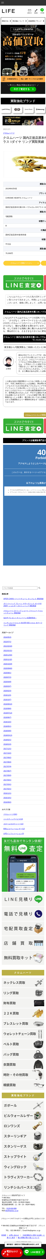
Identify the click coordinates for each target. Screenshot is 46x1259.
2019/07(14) (7, 713)
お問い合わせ (14, 1235)
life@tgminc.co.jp (11, 1211)
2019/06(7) (7, 717)
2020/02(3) (7, 691)
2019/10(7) (7, 700)
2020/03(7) (7, 686)
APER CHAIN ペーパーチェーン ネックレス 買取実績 (23, 599)
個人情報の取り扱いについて (28, 1238)
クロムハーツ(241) (10, 814)
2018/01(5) (7, 744)
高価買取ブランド (35, 21)
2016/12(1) (7, 793)
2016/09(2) (7, 802)
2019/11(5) (7, 695)
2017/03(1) (7, 784)
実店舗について (18, 21)
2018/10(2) (7, 722)
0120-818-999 (11, 1208)
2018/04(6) (7, 731)
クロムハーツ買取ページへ (21, 263)
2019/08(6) (7, 708)
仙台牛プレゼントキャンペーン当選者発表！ (20, 618)
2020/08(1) (7, 673)
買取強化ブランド (23, 1095)
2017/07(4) (7, 766)
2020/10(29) (7, 664)
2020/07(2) (7, 677)
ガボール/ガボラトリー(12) (13, 824)
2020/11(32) (7, 659)
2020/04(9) (7, 682)
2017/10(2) (7, 753)
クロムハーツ (9, 133)
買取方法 (5, 21)
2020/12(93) (7, 655)
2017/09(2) (7, 758)
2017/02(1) (7, 789)
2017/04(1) (7, 780)
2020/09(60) (7, 668)
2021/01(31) (7, 651)
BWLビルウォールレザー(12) (14, 829)
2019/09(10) (7, 704)
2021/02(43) (7, 646)
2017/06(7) (7, 771)
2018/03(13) (7, 735)
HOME (3, 1235)
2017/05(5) (7, 775)
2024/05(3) (7, 637)
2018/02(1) (7, 740)
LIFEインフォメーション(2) (13, 834)
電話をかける (12, 1253)
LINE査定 (36, 1252)
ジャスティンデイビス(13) (13, 819)
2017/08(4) (7, 762)
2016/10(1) (7, 798)
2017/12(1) (7, 749)
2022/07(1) (7, 642)
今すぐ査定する (22, 89)
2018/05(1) (7, 726)
